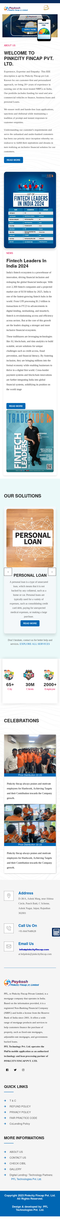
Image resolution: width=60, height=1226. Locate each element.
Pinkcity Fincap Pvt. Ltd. (40, 1195)
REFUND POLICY (20, 1106)
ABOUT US (16, 1152)
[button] (8, 572)
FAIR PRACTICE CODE (23, 1118)
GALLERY (15, 1169)
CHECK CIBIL (18, 1163)
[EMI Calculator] (56, 932)
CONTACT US (18, 1157)
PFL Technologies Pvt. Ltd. (32, 1208)
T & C (13, 1100)
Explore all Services (35, 644)
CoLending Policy (20, 1123)
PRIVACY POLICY (20, 1112)
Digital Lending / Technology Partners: (31, 1177)
